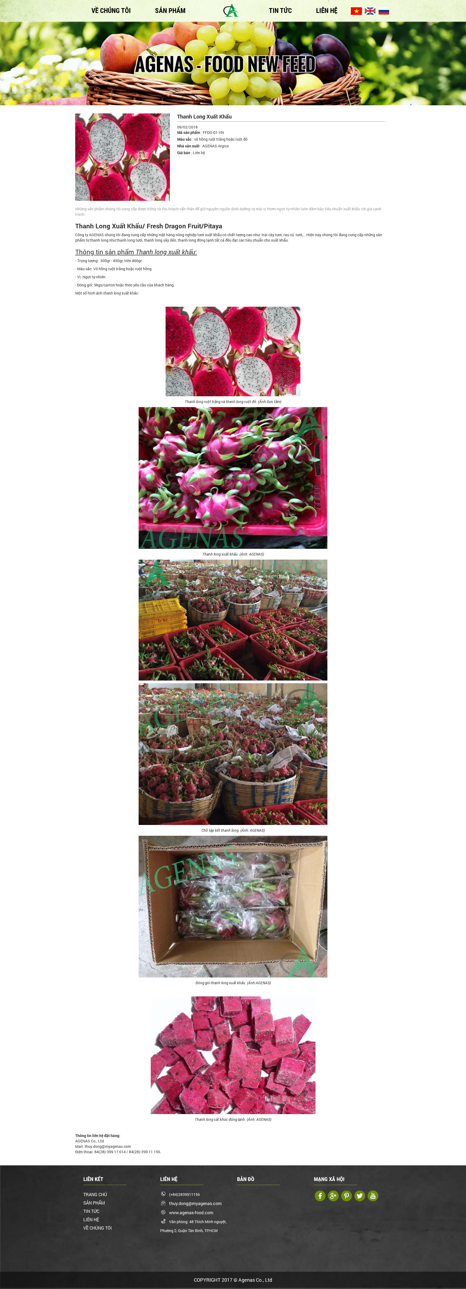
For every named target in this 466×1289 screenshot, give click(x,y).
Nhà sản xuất (188, 145)
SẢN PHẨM (170, 11)
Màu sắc (184, 139)
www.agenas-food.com (191, 1212)
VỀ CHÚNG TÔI (111, 11)
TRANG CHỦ (95, 1194)
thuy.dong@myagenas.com (195, 1203)
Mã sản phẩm (188, 132)
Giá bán (183, 152)
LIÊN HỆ (326, 11)
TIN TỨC (280, 11)
